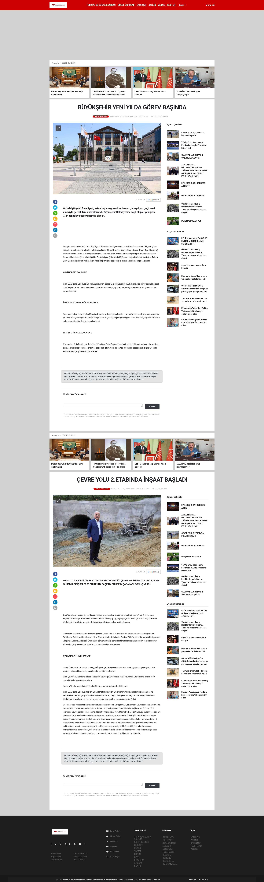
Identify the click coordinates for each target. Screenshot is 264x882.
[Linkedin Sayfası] (71, 844)
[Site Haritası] (81, 844)
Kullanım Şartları (80, 853)
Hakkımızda (56, 853)
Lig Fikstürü (167, 849)
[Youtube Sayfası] (66, 844)
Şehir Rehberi (168, 861)
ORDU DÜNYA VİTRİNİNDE (192, 196)
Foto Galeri (115, 831)
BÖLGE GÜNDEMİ (126, 5)
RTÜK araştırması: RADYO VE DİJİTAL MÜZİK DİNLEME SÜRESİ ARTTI (194, 241)
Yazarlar (113, 841)
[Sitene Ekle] (86, 844)
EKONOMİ (141, 5)
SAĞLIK (152, 5)
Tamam (204, 879)
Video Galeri (115, 836)
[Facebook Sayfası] (52, 844)
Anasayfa (55, 63)
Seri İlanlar (167, 858)
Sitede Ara (195, 837)
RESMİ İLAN (139, 860)
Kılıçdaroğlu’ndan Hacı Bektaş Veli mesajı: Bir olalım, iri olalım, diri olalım (194, 311)
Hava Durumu (168, 837)
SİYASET (138, 863)
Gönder (152, 406)
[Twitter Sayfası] (57, 844)
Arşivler (113, 846)
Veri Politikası (56, 860)
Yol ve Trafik (168, 840)
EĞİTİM (137, 866)
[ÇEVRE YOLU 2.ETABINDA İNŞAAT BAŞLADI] (107, 530)
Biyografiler (195, 843)
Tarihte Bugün (168, 852)
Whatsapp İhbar (80, 857)
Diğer (181, 5)
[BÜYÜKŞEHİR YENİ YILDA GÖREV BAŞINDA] (107, 158)
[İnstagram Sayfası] (62, 844)
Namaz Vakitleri (169, 843)
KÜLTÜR (171, 5)
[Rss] (76, 844)
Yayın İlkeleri (56, 857)
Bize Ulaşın (114, 857)
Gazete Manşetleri (170, 864)
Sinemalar (167, 855)
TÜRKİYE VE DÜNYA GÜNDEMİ (101, 5)
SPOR (136, 857)
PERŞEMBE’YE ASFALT (191, 221)
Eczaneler (167, 846)
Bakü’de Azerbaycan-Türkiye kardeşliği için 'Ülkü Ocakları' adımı (194, 322)
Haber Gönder (79, 860)
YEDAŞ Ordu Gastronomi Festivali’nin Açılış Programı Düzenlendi (193, 145)
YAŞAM (161, 5)
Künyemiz (114, 851)
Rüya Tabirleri (196, 846)
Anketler (194, 840)
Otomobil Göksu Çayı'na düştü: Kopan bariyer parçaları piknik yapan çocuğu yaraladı (194, 289)
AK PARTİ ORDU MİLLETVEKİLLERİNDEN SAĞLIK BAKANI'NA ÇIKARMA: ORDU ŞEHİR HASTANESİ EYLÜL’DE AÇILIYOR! (194, 170)
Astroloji (194, 849)
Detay (193, 879)
